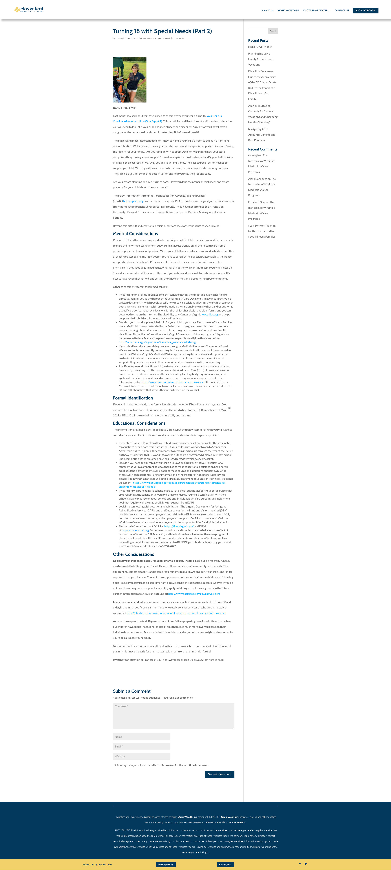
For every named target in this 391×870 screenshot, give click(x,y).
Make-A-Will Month (260, 46)
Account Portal (365, 10)
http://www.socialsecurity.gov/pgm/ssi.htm (194, 593)
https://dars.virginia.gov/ (179, 526)
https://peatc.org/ (133, 201)
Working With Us (288, 10)
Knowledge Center (315, 10)
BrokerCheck (225, 864)
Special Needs (164, 38)
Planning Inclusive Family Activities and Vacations (260, 59)
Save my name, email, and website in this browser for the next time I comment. (162, 765)
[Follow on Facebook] (300, 863)
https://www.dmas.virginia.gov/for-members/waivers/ (173, 382)
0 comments (178, 38)
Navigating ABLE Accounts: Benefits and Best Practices (261, 134)
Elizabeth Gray (257, 202)
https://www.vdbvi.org (135, 530)
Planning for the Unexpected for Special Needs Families (262, 231)
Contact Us (342, 10)
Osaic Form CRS (165, 864)
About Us (268, 10)
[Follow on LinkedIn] (306, 863)
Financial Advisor (148, 38)
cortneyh (120, 38)
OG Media (106, 864)
